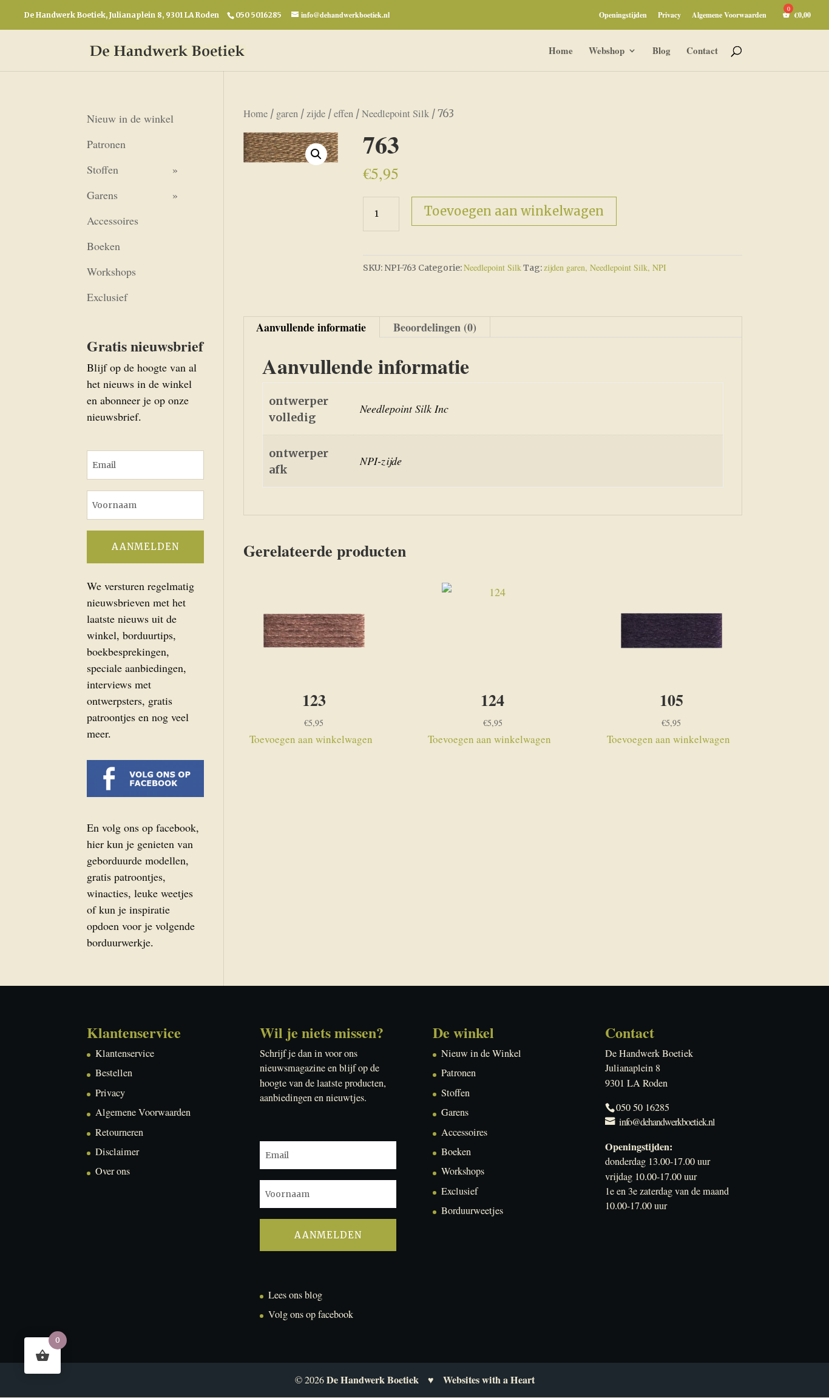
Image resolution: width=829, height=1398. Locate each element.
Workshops (111, 271)
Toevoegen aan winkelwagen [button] (311, 739)
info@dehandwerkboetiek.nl (667, 1121)
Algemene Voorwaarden (729, 16)
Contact (702, 51)
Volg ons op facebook (310, 1314)
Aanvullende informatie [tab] (311, 327)
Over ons (112, 1171)
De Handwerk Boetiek (373, 1380)
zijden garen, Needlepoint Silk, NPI (605, 267)
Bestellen (113, 1072)
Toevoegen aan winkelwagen (514, 211)
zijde (315, 113)
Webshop (606, 51)
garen (287, 113)
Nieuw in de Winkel (481, 1053)
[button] (316, 154)
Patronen (106, 144)
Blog (661, 51)
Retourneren (119, 1132)
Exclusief (107, 297)
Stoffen (102, 169)
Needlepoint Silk (395, 113)
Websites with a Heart (489, 1380)
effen (343, 113)
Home (561, 51)
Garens (102, 195)
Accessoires (112, 220)
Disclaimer (117, 1151)
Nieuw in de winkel (130, 118)
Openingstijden (623, 16)
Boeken (103, 246)
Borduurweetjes (472, 1210)
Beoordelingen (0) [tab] (434, 327)
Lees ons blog (295, 1294)
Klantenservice (124, 1053)
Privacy (669, 16)
